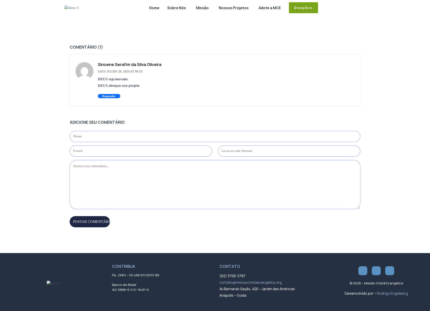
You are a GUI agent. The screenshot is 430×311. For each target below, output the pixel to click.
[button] (177, 8)
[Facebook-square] (362, 270)
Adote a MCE (270, 7)
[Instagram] (376, 270)
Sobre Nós (176, 7)
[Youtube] (389, 270)
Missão (202, 7)
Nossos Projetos (234, 7)
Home (154, 7)
